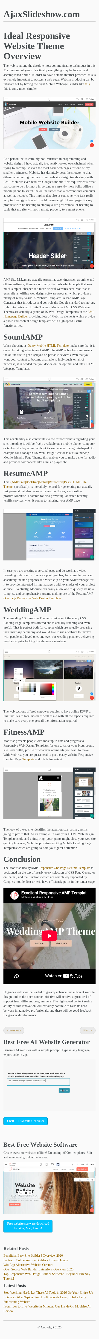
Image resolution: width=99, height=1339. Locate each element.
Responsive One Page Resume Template (64, 868)
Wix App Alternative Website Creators (28, 1265)
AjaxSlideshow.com (41, 14)
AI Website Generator (60, 1042)
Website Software (54, 1144)
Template (28, 759)
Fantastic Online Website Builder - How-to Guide (35, 1260)
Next (87, 1030)
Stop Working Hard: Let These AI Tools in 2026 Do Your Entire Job (48, 1292)
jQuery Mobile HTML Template (48, 345)
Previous (14, 1030)
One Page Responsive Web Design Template (32, 598)
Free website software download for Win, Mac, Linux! (28, 1226)
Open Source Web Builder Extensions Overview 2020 (38, 1269)
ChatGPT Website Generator (25, 1121)
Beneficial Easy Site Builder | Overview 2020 (33, 1255)
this (87, 84)
